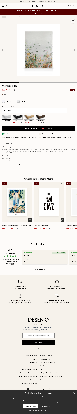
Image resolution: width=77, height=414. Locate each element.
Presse (35, 359)
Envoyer (38, 342)
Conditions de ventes (47, 366)
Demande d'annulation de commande (52, 376)
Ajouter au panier (38, 128)
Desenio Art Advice (46, 355)
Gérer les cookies (46, 380)
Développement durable (29, 369)
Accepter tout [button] (31, 406)
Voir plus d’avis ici (38, 269)
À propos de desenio (30, 355)
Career (35, 366)
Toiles (10, 17)
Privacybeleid (57, 402)
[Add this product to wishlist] (73, 21)
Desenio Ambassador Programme (26, 376)
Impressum (33, 362)
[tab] (9, 82)
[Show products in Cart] (74, 6)
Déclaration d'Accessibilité (28, 373)
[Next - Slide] (74, 50)
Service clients (45, 359)
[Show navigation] (3, 6)
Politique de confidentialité (49, 373)
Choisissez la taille (8, 107)
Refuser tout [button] (46, 406)
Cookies (42, 369)
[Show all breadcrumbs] (4, 17)
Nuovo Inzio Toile (20, 17)
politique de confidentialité (38, 347)
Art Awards (33, 380)
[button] (71, 110)
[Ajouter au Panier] (30, 220)
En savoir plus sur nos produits (12, 165)
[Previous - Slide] (2, 50)
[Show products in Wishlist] (69, 6)
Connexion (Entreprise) (29, 383)
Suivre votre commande (48, 362)
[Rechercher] (7, 6)
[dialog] (38, 402)
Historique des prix (8, 161)
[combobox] (74, 393)
